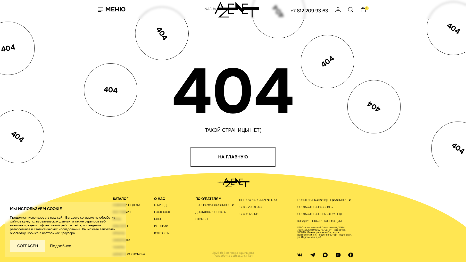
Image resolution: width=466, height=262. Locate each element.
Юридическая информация (319, 221)
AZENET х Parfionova (129, 254)
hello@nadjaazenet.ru (258, 200)
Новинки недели (126, 205)
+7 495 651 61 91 (249, 214)
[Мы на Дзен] (350, 254)
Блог (158, 219)
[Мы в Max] (325, 254)
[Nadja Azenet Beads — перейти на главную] (232, 9)
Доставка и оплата (210, 212)
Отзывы (201, 219)
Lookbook (162, 212)
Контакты (161, 233)
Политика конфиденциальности (324, 200)
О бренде (161, 205)
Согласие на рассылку (315, 207)
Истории (161, 226)
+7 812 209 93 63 (309, 10)
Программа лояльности (214, 205)
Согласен (27, 245)
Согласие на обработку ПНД (319, 214)
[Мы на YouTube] (338, 254)
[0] (363, 9)
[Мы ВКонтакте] (299, 254)
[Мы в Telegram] (312, 254)
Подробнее (60, 246)
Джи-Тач (246, 256)
